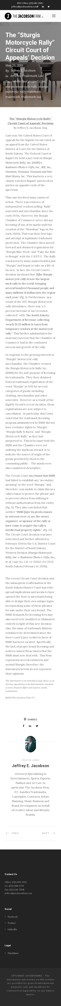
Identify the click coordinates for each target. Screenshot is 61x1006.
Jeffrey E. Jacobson (23, 70)
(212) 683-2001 (36, 3)
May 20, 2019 (14, 65)
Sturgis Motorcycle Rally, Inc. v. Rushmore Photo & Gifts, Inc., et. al (30, 557)
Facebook (13, 916)
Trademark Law (33, 76)
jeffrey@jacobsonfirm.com (24, 6)
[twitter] (49, 6)
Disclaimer (13, 953)
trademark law (31, 97)
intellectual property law (28, 81)
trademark (12, 97)
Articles (15, 76)
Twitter (12, 923)
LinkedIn (12, 929)
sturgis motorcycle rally (21, 86)
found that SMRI (44, 475)
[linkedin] (43, 6)
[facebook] (37, 6)
